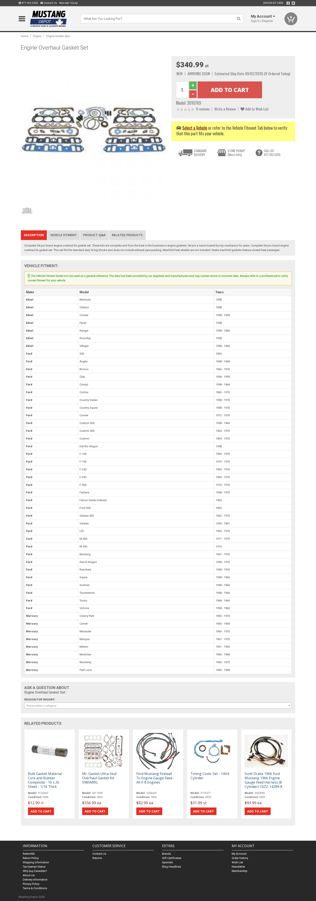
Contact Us (50, 3)
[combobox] (158, 706)
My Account (239, 853)
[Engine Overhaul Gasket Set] (94, 129)
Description (34, 235)
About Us (29, 875)
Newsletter (238, 866)
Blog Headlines (171, 866)
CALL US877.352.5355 (272, 152)
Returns (97, 858)
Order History (240, 858)
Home (24, 36)
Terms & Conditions (35, 888)
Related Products (127, 235)
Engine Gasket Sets (58, 36)
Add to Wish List (256, 109)
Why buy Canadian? (35, 871)
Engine (37, 36)
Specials (167, 862)
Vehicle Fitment (63, 235)
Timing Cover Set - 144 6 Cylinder (209, 775)
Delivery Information (35, 879)
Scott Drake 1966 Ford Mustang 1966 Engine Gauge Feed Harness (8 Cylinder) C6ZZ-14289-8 (263, 780)
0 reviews (203, 109)
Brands (166, 853)
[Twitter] (293, 3)
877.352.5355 (29, 3)
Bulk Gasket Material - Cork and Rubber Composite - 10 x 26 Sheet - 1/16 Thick (46, 780)
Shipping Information (36, 862)
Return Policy (31, 858)
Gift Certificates (171, 858)
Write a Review (225, 109)
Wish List (237, 862)
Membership (239, 871)
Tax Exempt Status (34, 866)
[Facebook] (288, 3)
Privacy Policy (31, 883)
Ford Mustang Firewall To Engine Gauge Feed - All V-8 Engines (155, 778)
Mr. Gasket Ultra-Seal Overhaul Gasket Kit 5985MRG (99, 778)
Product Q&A (94, 235)
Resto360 (29, 853)
